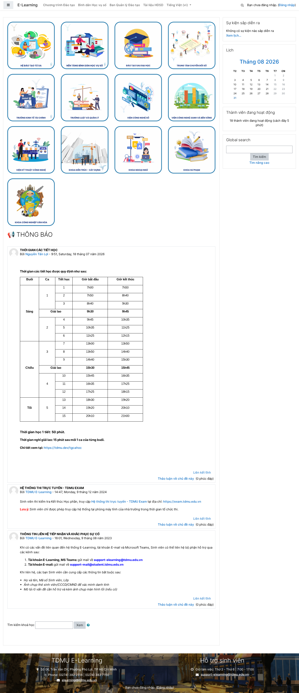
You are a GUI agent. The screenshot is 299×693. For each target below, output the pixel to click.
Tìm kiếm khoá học (20, 625)
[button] (242, 4)
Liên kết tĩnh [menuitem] (202, 472)
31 (235, 98)
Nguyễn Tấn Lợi (36, 254)
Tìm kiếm (259, 157)
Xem (79, 625)
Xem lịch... (233, 35)
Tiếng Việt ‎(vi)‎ (178, 5)
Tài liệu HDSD (153, 5)
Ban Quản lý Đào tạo (125, 5)
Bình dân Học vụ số (92, 5)
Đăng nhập (287, 5)
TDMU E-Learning (38, 492)
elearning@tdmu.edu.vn (79, 680)
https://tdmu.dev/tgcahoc (63, 448)
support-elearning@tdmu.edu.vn (225, 674)
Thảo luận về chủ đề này (176, 478)
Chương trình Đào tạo (59, 5)
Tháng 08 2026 (259, 62)
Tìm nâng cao (259, 163)
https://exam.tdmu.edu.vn (182, 501)
